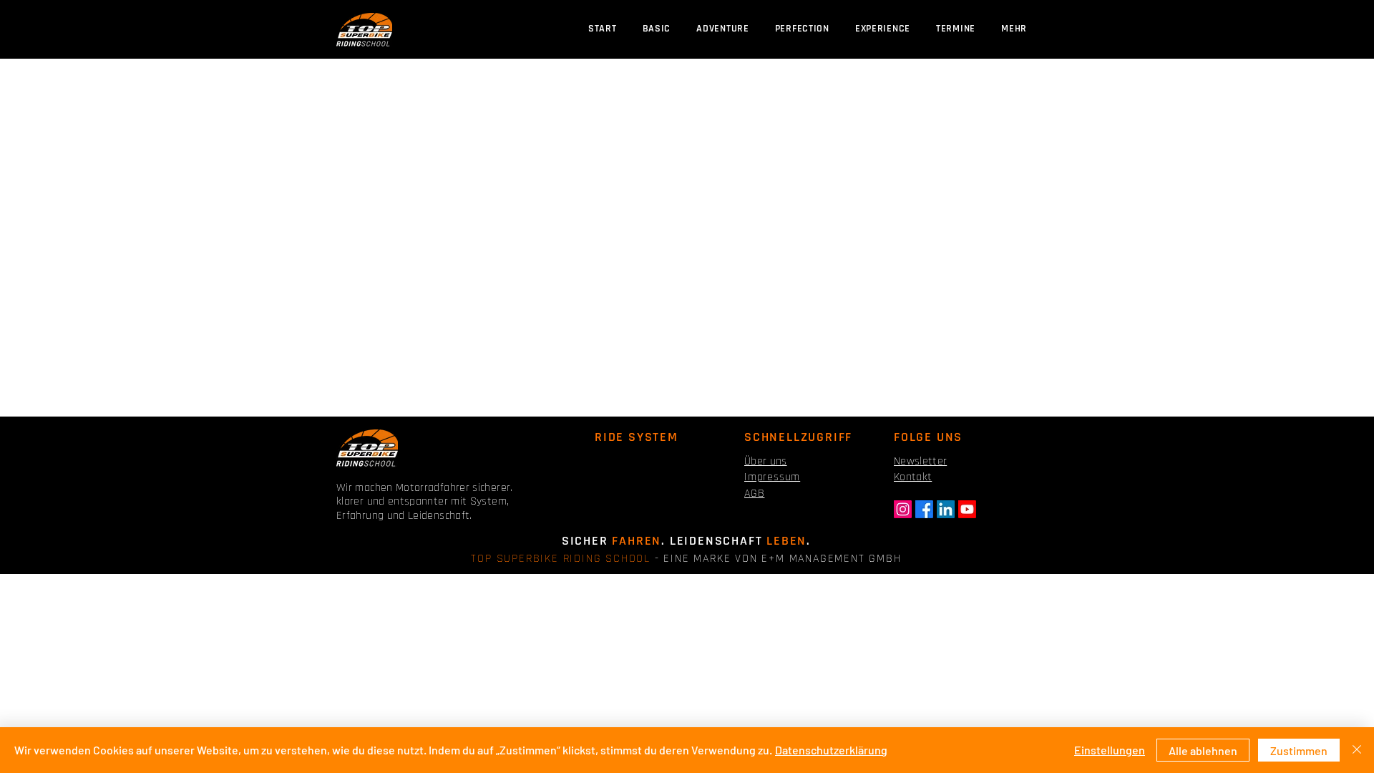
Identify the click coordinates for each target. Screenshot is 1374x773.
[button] (955, 29)
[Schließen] (1356, 750)
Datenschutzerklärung (831, 750)
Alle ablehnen (1203, 750)
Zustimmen (1298, 750)
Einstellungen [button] (1109, 750)
